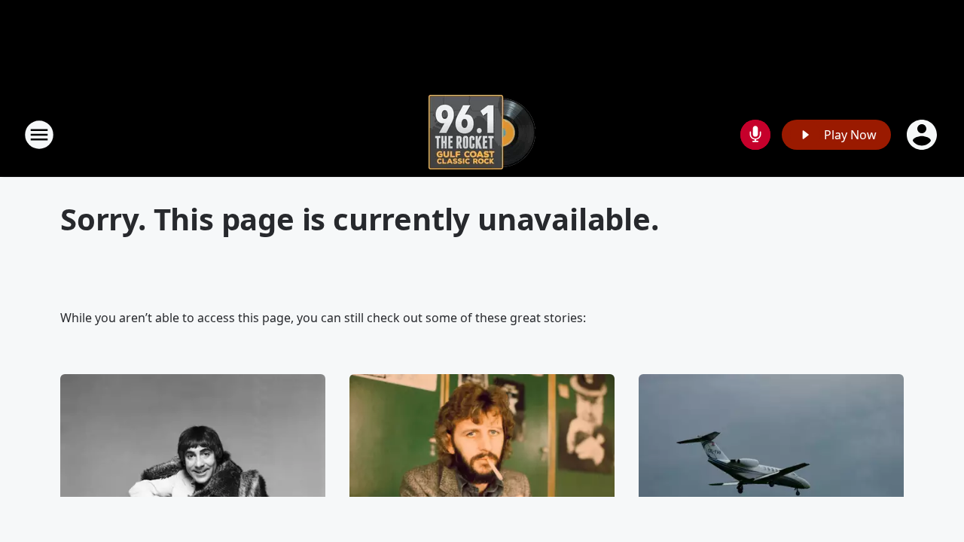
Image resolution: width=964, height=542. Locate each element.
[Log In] (923, 135)
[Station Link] (482, 134)
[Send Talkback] (755, 135)
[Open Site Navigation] (39, 135)
